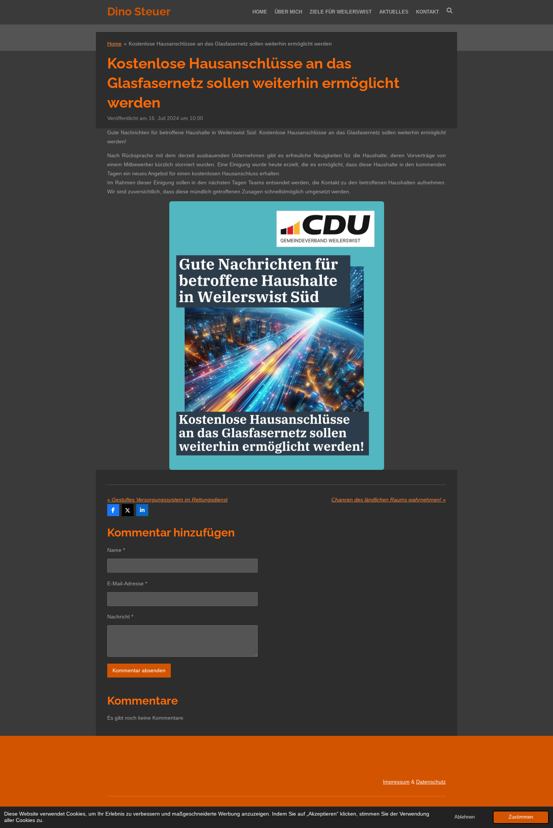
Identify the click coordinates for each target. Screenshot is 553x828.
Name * (116, 550)
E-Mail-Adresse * (127, 583)
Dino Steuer (139, 11)
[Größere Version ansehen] (276, 335)
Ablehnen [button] (464, 817)
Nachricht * (120, 617)
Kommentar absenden (139, 670)
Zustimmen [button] (521, 817)
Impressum (396, 782)
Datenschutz (431, 782)
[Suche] (450, 11)
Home (114, 44)
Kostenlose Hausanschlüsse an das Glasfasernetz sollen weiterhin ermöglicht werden (230, 44)
